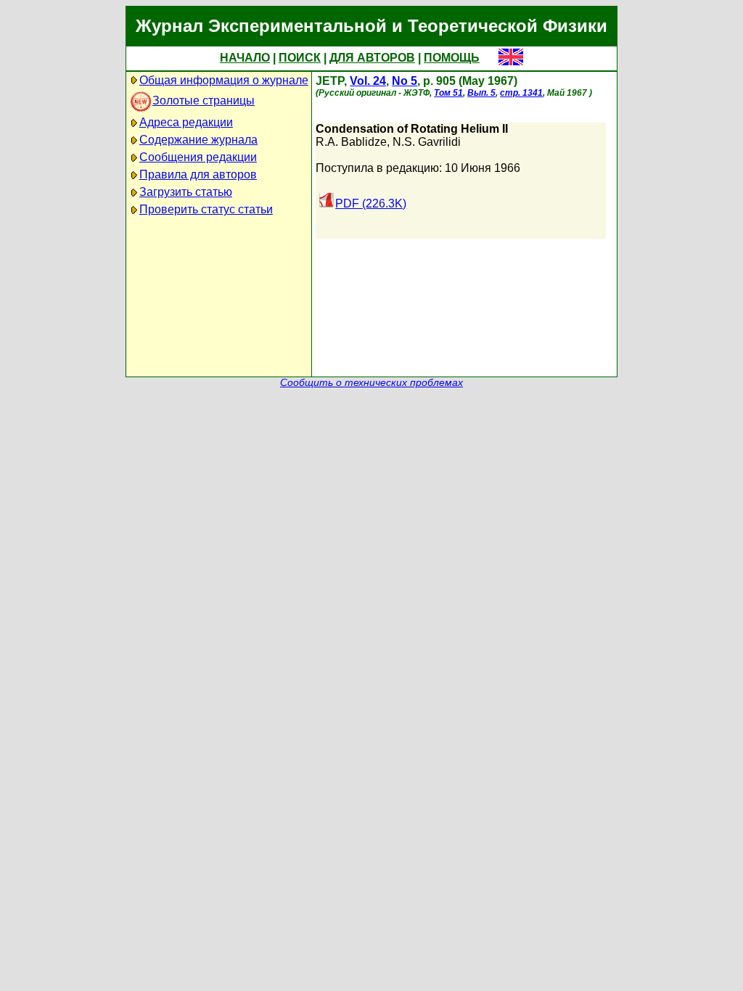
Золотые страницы (203, 100)
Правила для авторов (198, 174)
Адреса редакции (186, 122)
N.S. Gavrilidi (427, 142)
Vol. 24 (368, 81)
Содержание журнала (198, 139)
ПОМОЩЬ (452, 58)
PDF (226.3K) (370, 203)
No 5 (404, 81)
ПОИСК (300, 58)
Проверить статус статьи (206, 209)
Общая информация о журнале (223, 80)
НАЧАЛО (245, 58)
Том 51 (448, 93)
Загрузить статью (185, 192)
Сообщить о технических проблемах (371, 382)
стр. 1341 (521, 93)
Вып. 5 (481, 93)
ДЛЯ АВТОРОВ (372, 58)
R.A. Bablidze (351, 142)
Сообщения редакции (198, 157)
